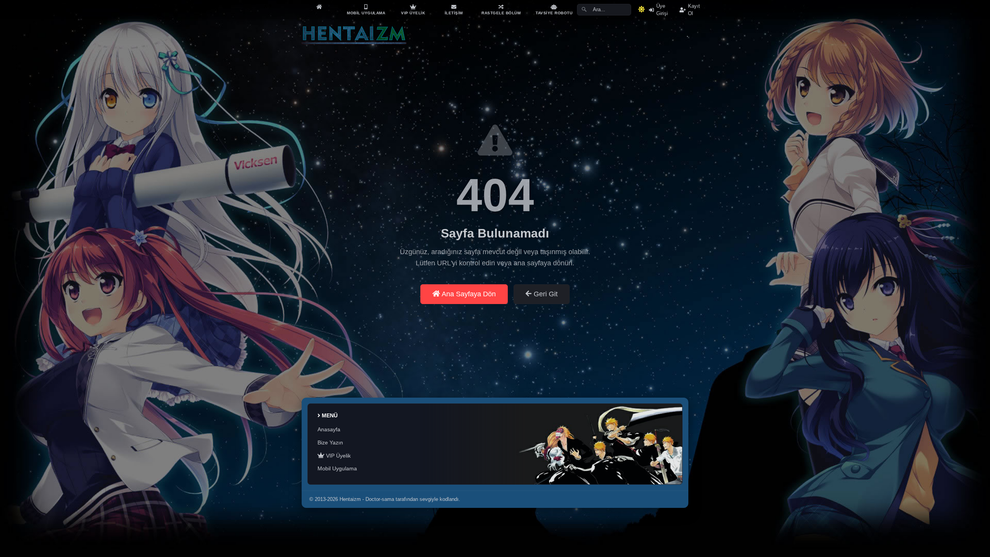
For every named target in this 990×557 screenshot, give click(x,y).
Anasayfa (328, 429)
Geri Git (545, 294)
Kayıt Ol (694, 9)
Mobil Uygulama (337, 468)
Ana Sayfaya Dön (468, 294)
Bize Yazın (330, 442)
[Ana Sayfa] (319, 6)
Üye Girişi (662, 9)
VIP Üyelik (337, 456)
